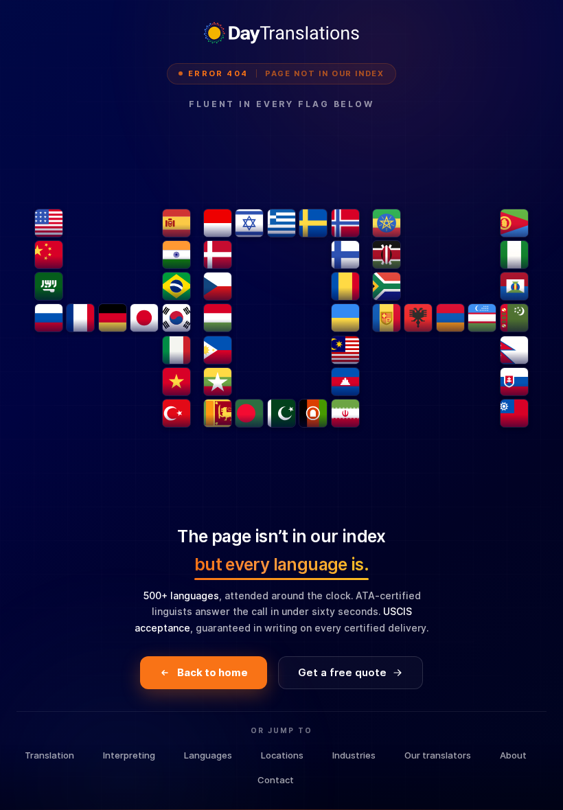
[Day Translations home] (281, 33)
